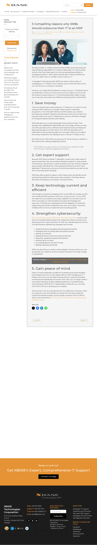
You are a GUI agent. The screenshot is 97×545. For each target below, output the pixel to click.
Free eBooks (11, 57)
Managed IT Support (81, 509)
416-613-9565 (36, 506)
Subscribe (58, 516)
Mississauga (77, 529)
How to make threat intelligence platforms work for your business (11, 116)
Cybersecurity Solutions (82, 511)
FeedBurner (11, 51)
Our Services (15, 11)
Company (40, 11)
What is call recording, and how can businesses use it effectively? (11, 71)
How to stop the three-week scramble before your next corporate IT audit (11, 104)
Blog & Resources (52, 11)
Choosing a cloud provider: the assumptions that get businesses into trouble (11, 92)
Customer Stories (28, 11)
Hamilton (76, 536)
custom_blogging (66, 32)
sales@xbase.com (38, 514)
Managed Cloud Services (82, 516)
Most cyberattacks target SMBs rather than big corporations (54, 218)
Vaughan (76, 527)
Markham (76, 532)
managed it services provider (44, 33)
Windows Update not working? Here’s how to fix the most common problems (11, 81)
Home (7, 11)
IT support (74, 32)
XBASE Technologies (52, 32)
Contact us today (48, 477)
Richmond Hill (78, 534)
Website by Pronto (57, 528)
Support (88, 5)
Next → (84, 320)
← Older (36, 320)
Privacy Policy (61, 526)
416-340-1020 (39, 509)
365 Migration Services (81, 518)
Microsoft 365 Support (81, 513)
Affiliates (53, 526)
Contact (64, 11)
